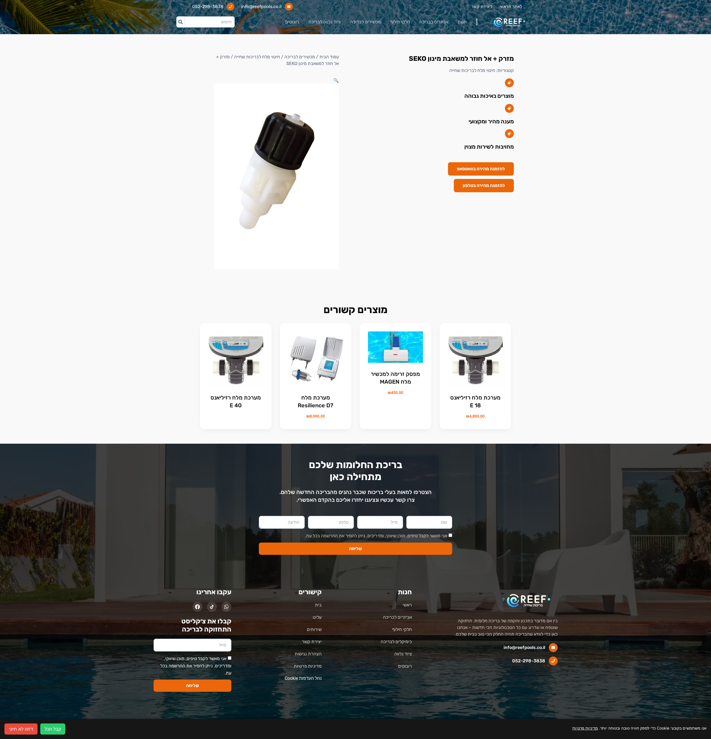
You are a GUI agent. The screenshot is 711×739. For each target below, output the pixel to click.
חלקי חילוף (400, 21)
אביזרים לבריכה (433, 21)
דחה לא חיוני (21, 729)
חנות (462, 21)
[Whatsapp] (226, 607)
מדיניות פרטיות (585, 728)
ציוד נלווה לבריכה (325, 21)
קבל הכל (53, 729)
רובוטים (292, 21)
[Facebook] (197, 607)
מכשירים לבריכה (365, 21)
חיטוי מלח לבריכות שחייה (472, 70)
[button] (336, 80)
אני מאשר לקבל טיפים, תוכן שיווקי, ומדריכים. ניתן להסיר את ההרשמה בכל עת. (376, 535)
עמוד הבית (329, 56)
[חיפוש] (180, 22)
